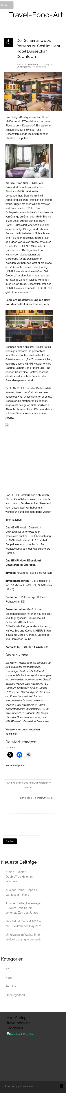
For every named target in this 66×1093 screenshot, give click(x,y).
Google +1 (19, 810)
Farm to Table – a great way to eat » (36, 797)
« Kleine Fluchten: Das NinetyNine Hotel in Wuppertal (28, 784)
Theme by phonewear (19, 1086)
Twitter (13, 810)
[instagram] (49, 1086)
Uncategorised (23, 66)
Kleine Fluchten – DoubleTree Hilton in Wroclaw (19, 876)
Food (9, 977)
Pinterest (24, 810)
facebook (8, 810)
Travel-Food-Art (36, 14)
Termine (11, 986)
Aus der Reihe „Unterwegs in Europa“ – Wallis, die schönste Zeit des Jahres (24, 908)
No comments (39, 66)
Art (7, 969)
